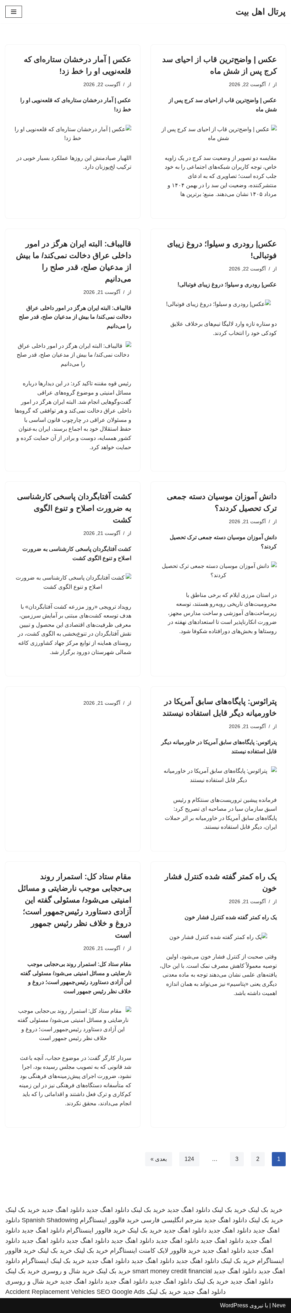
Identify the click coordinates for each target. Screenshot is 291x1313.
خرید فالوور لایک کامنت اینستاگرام (155, 1250)
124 (189, 1159)
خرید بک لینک (265, 1209)
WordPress (234, 1305)
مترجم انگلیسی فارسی (171, 1220)
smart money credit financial (172, 1271)
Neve (279, 1305)
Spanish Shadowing (50, 1220)
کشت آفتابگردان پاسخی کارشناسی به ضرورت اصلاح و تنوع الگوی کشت (74, 508)
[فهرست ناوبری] (13, 12)
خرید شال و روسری (68, 1271)
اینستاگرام (35, 1260)
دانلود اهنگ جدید (188, 1209)
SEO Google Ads (121, 1291)
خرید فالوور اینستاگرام (109, 1220)
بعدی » (158, 1159)
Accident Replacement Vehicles (50, 1291)
